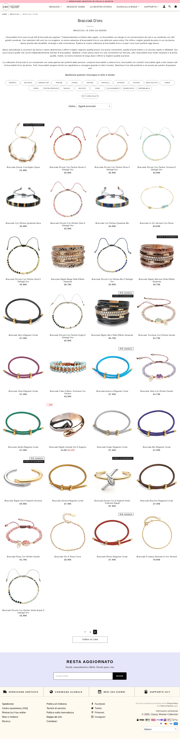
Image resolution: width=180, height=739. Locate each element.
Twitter (98, 708)
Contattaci (52, 721)
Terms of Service (166, 706)
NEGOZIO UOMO (76, 7)
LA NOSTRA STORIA (101, 7)
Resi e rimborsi (10, 717)
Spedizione (8, 704)
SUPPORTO (150, 7)
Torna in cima (90, 639)
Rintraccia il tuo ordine (14, 712)
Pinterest (99, 712)
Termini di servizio (56, 708)
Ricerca (6, 721)
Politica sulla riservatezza (60, 712)
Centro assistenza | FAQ (15, 708)
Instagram (99, 717)
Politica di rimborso (57, 704)
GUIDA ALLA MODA (127, 7)
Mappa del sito (54, 717)
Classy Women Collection (164, 714)
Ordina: (72, 106)
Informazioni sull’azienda (167, 711)
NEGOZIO (54, 7)
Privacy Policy (172, 703)
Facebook (99, 704)
